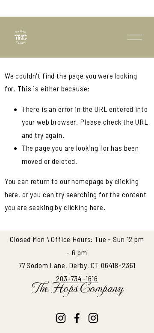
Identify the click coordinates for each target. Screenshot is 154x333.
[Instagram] (61, 318)
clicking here (84, 207)
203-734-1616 (77, 278)
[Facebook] (77, 318)
